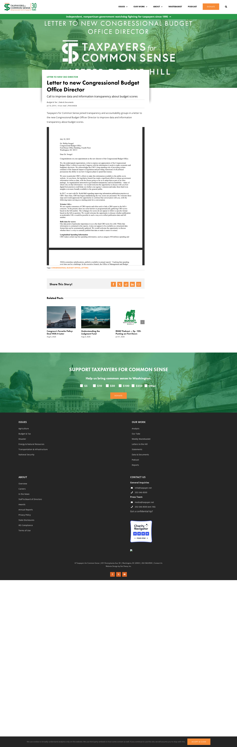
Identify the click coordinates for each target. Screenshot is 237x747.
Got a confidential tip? (141, 511)
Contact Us (158, 563)
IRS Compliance (26, 525)
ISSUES (23, 422)
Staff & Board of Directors (30, 499)
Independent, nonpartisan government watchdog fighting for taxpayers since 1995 (117, 16)
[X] (120, 284)
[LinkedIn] (132, 284)
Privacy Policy (25, 515)
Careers (22, 489)
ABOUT (23, 477)
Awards (22, 504)
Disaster (22, 439)
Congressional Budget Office (65, 267)
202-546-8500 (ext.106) (145, 506)
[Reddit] (126, 284)
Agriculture (24, 428)
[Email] (139, 284)
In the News (24, 494)
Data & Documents (66, 102)
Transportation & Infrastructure (33, 449)
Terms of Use (25, 530)
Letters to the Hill (140, 444)
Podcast (135, 460)
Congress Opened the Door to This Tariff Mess (129, 332)
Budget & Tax (52, 102)
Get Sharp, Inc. (125, 566)
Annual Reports (26, 509)
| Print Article (71, 105)
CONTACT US (138, 477)
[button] (226, 6)
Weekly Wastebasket (141, 439)
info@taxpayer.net (143, 488)
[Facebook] (113, 284)
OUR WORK (139, 422)
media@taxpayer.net (144, 502)
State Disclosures (26, 520)
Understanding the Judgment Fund (56, 332)
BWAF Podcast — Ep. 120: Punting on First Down (94, 332)
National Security (26, 454)
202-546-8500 (141, 492)
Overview (23, 483)
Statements (137, 449)
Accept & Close (199, 742)
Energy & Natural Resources (31, 444)
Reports (135, 465)
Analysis (135, 428)
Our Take (136, 434)
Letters (84, 267)
